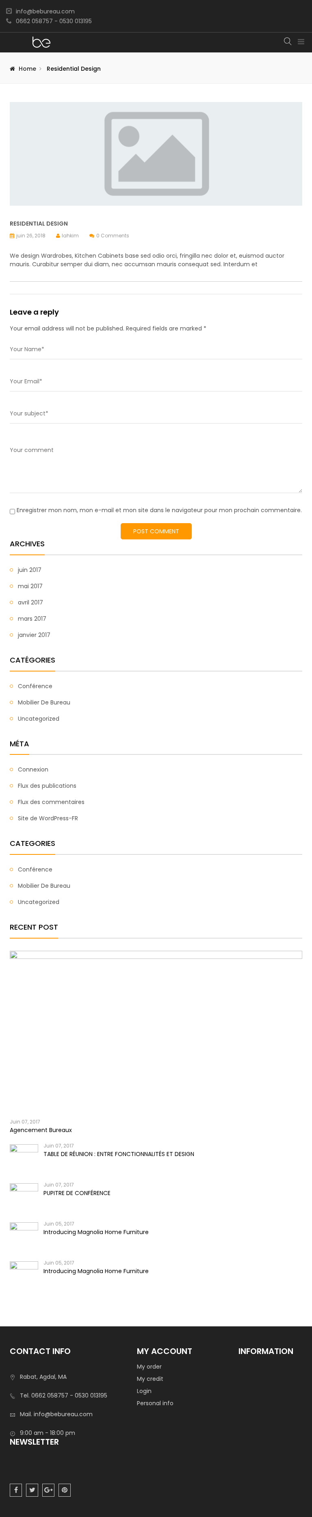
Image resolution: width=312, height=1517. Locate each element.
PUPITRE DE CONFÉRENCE (76, 1193)
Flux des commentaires (51, 802)
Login (144, 1391)
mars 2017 (32, 619)
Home (27, 69)
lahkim (70, 235)
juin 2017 (29, 570)
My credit (150, 1379)
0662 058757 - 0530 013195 (54, 21)
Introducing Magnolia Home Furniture (96, 1232)
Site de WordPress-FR (48, 818)
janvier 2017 (34, 635)
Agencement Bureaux (41, 1130)
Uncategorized (38, 719)
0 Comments (112, 235)
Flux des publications (47, 786)
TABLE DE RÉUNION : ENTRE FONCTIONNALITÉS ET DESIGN (118, 1154)
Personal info (155, 1403)
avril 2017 (30, 602)
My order (149, 1366)
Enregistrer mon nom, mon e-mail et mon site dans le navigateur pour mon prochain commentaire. (159, 510)
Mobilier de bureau (44, 702)
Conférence (35, 686)
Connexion (33, 769)
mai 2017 (30, 586)
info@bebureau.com (45, 11)
